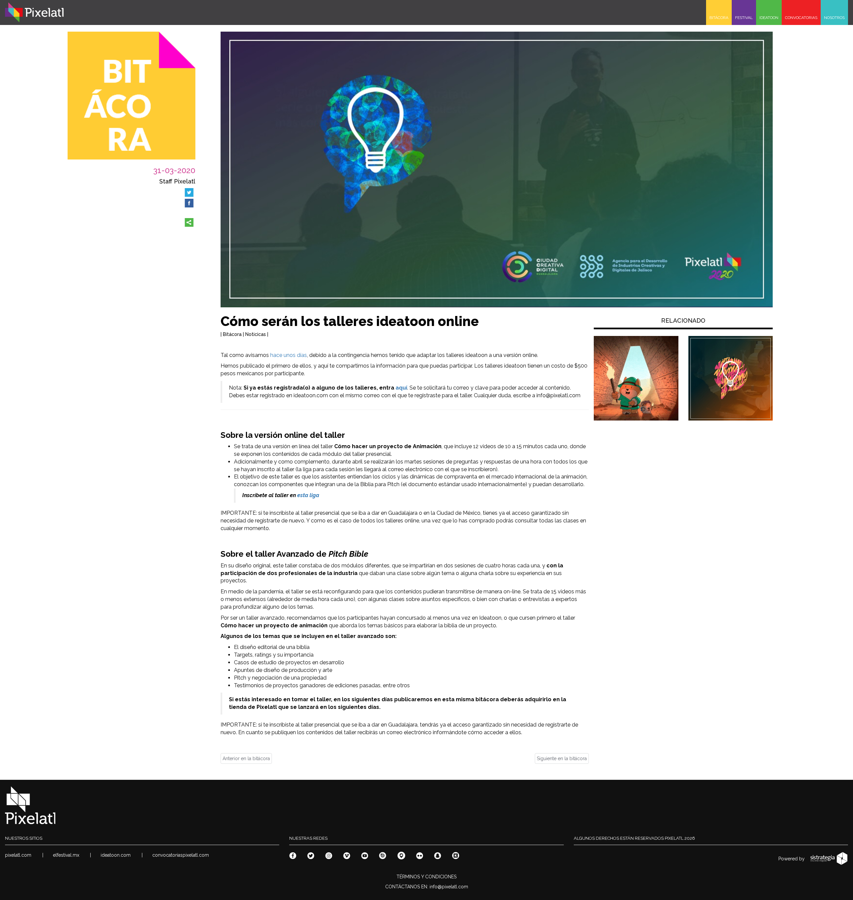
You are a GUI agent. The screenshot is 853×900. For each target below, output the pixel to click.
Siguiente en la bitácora (562, 758)
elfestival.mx (66, 855)
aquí (401, 388)
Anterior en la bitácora (246, 758)
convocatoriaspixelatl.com (180, 855)
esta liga (308, 495)
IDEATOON (768, 17)
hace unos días (288, 355)
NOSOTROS (834, 17)
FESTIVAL (744, 17)
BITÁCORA (718, 17)
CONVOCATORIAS (801, 17)
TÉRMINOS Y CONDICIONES (426, 876)
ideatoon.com (116, 855)
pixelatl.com (18, 855)
